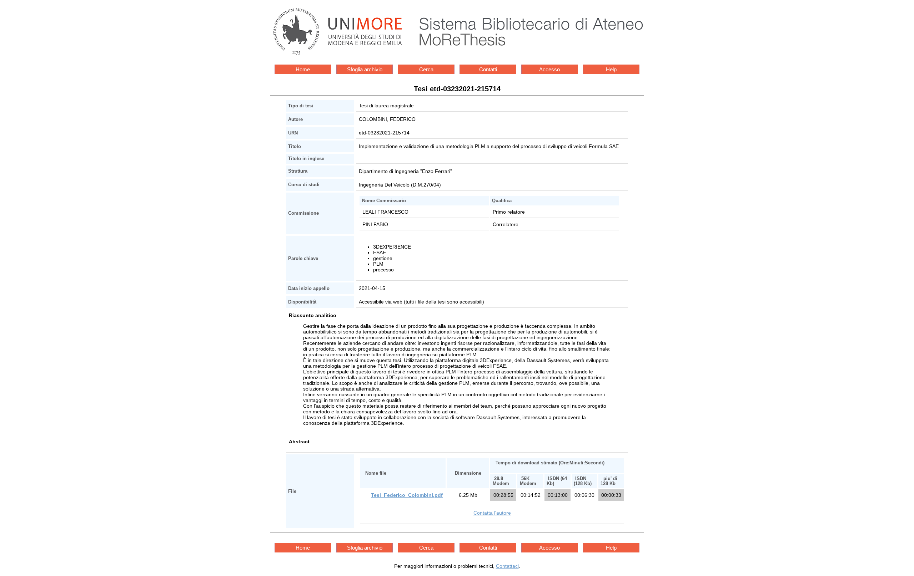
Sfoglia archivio (364, 69)
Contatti (488, 69)
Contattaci (507, 566)
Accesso (549, 69)
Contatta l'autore (492, 513)
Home (303, 69)
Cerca (426, 69)
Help (611, 69)
